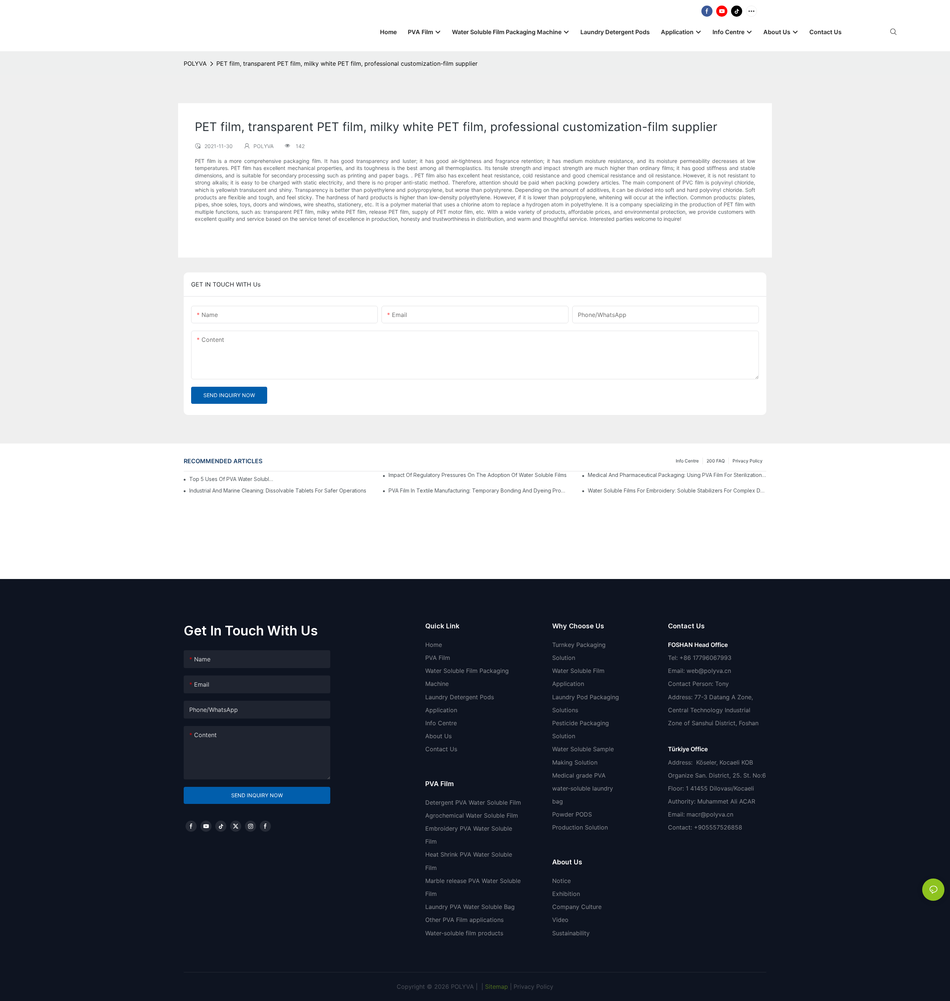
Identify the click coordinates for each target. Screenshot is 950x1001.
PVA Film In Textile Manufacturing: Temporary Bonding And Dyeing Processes (478, 490)
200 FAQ (716, 461)
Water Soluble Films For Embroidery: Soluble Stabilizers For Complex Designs (677, 490)
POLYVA (195, 63)
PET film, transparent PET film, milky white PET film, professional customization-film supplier (347, 63)
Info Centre (687, 461)
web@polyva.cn (709, 670)
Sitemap (495, 986)
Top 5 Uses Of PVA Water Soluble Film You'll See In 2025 (232, 479)
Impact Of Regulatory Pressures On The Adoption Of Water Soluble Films (478, 475)
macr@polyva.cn (711, 814)
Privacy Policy (748, 461)
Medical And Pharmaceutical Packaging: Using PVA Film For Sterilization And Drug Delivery (677, 475)
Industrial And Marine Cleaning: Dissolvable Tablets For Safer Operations (277, 490)
